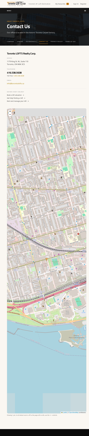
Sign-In (76, 4)
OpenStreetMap (73, 412)
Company (10, 41)
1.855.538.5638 (18, 76)
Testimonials (31, 41)
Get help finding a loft (16, 98)
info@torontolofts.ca (15, 83)
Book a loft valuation (15, 95)
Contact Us (43, 41)
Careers (20, 41)
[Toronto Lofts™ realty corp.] (16, 4)
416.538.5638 (14, 73)
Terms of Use (70, 41)
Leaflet (65, 412)
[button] (10, 111)
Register (83, 4)
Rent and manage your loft (18, 101)
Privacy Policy (57, 41)
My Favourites (61, 4)
